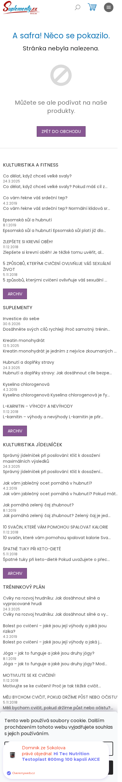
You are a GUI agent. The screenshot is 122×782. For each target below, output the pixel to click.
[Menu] (109, 7)
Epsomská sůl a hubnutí (27, 220)
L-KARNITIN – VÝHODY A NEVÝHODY (38, 406)
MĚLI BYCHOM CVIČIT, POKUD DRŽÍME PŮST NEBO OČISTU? (61, 697)
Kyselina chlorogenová (26, 384)
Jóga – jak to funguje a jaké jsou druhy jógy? (48, 653)
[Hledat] (78, 7)
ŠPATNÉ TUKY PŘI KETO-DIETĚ (32, 549)
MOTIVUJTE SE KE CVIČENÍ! (29, 675)
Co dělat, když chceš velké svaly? (37, 176)
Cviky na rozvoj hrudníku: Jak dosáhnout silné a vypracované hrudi (51, 601)
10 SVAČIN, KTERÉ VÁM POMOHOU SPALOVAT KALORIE (55, 527)
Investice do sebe (21, 319)
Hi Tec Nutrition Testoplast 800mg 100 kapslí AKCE (61, 756)
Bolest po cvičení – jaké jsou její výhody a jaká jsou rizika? (55, 628)
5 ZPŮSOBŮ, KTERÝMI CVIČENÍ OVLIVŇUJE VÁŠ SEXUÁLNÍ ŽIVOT (57, 266)
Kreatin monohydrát (24, 340)
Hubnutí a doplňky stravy (28, 362)
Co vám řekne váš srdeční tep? (35, 198)
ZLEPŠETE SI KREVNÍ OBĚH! (28, 242)
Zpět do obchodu (61, 131)
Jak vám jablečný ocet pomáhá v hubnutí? (47, 483)
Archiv (15, 294)
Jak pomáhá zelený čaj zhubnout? (38, 505)
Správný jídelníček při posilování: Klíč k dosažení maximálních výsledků (51, 458)
